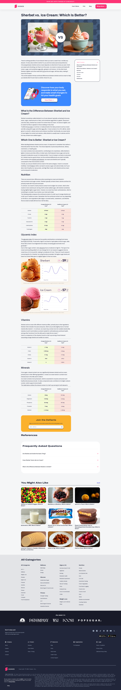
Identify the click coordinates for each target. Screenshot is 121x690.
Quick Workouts (43, 598)
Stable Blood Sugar (44, 580)
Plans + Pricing (31, 651)
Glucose (23, 587)
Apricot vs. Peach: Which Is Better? (84, 504)
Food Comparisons (25, 599)
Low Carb (81, 578)
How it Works (31, 648)
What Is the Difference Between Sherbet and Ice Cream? (87, 65)
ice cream (30, 127)
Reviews (30, 645)
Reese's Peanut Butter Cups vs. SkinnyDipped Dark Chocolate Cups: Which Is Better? (87, 527)
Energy (42, 572)
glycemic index (28, 239)
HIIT (41, 601)
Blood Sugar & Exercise (45, 603)
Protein (80, 568)
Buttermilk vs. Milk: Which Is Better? (31, 525)
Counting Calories (83, 602)
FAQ (84, 6)
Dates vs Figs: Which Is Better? (56, 548)
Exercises (23, 592)
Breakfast (81, 604)
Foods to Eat (82, 589)
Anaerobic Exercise (44, 606)
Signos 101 (23, 579)
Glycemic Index (80, 72)
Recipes (23, 577)
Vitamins (78, 74)
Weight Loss (24, 574)
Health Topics (54, 654)
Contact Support (54, 657)
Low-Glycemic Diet (83, 573)
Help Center (53, 651)
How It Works (75, 6)
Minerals (78, 76)
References (79, 78)
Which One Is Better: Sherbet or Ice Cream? (87, 68)
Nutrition (79, 70)
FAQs (61, 586)
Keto (80, 576)
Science (7, 651)
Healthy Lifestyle (63, 581)
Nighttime (62, 570)
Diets (80, 594)
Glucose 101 (43, 585)
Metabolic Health (63, 576)
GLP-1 (22, 569)
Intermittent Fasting (83, 581)
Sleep (61, 604)
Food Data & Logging (83, 586)
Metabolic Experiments (65, 578)
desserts (42, 248)
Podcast (23, 582)
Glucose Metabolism (44, 582)
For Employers (76, 645)
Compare (23, 597)
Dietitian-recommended (84, 599)
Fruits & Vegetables (83, 583)
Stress (41, 570)
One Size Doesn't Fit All (65, 568)
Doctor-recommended (65, 591)
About (6, 645)
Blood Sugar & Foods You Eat (46, 588)
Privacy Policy (99, 648)
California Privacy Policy (101, 651)
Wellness (23, 572)
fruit (43, 71)
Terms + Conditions (100, 645)
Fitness (22, 590)
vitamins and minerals (38, 159)
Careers (7, 648)
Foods (22, 595)
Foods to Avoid (82, 591)
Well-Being (42, 567)
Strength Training (44, 595)
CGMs (61, 594)
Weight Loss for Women (65, 601)
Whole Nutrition (82, 570)
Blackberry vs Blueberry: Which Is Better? (59, 504)
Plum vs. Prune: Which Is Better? (84, 548)
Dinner (80, 596)
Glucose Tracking (63, 583)
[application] (18, 682)
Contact (7, 654)
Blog (90, 6)
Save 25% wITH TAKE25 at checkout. (60, 1)
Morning (61, 573)
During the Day (63, 589)
